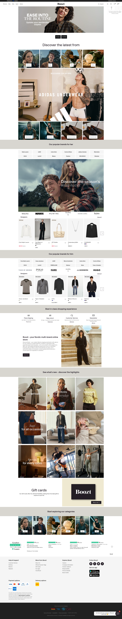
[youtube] (98, 563)
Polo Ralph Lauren (25, 261)
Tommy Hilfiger (68, 152)
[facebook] (90, 563)
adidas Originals (82, 152)
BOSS (25, 156)
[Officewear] (61, 19)
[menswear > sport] (97, 525)
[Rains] (54, 270)
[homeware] (68, 525)
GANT (39, 152)
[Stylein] (97, 214)
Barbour (68, 265)
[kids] (54, 525)
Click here (72, 321)
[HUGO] (97, 270)
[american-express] (14, 589)
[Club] (111, 4)
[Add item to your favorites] (32, 242)
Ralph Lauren (25, 152)
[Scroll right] (102, 233)
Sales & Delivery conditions (24, 595)
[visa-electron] (23, 584)
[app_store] (94, 575)
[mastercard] (14, 584)
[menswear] (39, 525)
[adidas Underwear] (61, 94)
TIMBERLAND (53, 265)
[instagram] (94, 563)
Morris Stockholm (68, 261)
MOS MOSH (82, 156)
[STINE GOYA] (82, 214)
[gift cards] (83, 492)
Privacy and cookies (63, 612)
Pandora (68, 156)
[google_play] (94, 571)
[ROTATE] (39, 214)
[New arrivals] (61, 185)
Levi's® (39, 156)
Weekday (97, 156)
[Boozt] (61, 4)
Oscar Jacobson (39, 261)
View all (99, 217)
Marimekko (97, 152)
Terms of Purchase (47, 612)
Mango (54, 156)
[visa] (10, 584)
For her (58, 37)
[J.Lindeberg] (82, 270)
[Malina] (25, 214)
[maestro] (19, 584)
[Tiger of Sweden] (25, 270)
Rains (82, 265)
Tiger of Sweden (97, 265)
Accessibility (55, 612)
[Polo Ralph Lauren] (39, 270)
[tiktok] (102, 563)
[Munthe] (54, 214)
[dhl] (37, 584)
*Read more (50, 321)
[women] (25, 525)
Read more (26, 355)
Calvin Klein (54, 152)
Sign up (93, 323)
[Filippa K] (68, 214)
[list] (59, 233)
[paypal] (10, 589)
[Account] (107, 4)
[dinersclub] (27, 584)
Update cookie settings (72, 612)
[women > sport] (82, 525)
